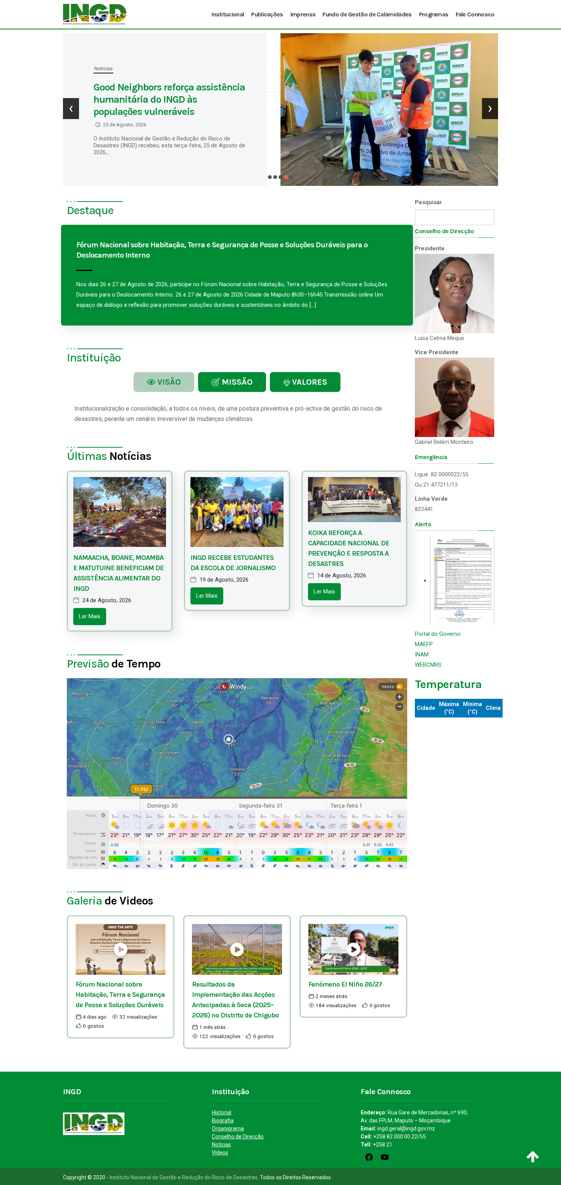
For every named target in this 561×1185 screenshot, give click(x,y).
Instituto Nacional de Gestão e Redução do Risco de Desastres (184, 1177)
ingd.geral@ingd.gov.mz (406, 1128)
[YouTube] (384, 1160)
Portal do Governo (438, 633)
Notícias (221, 1144)
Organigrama (228, 1128)
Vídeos (220, 1153)
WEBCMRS (428, 664)
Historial (221, 1112)
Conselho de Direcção (238, 1136)
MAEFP (424, 644)
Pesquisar (428, 202)
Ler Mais (89, 616)
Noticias (103, 68)
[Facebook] (369, 1160)
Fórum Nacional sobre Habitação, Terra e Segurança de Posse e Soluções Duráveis (120, 994)
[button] (270, 177)
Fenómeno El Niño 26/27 (345, 984)
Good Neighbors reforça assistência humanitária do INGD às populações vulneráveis (169, 99)
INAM (422, 654)
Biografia (223, 1120)
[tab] (164, 382)
